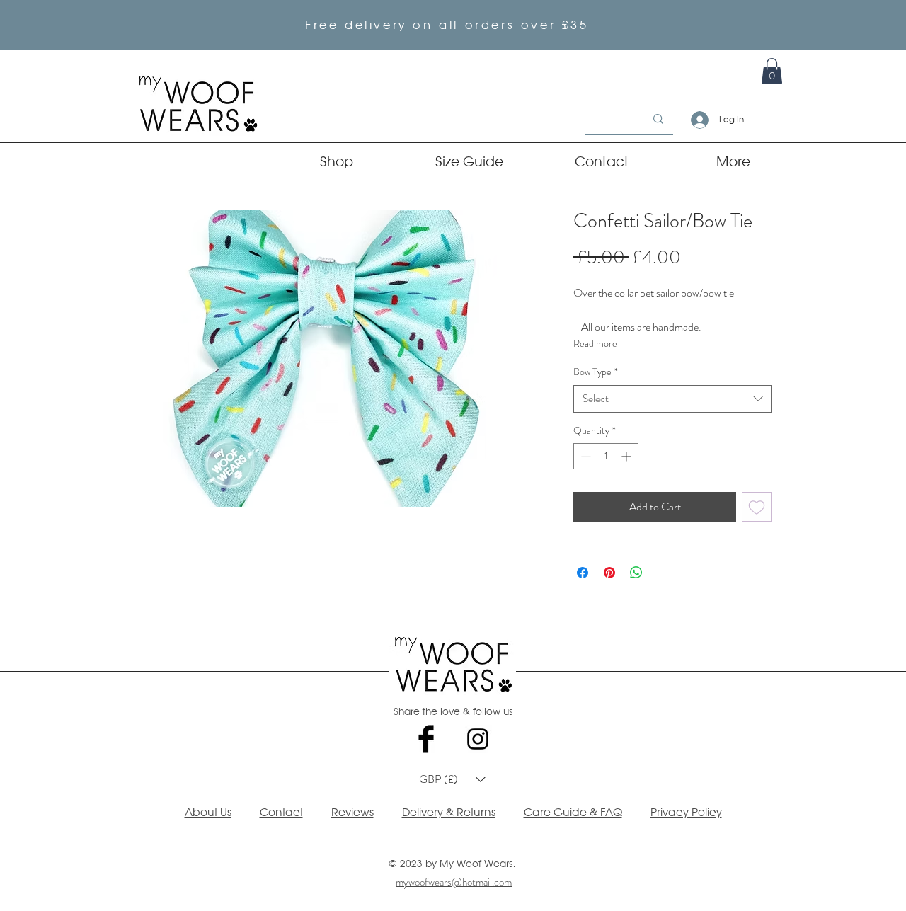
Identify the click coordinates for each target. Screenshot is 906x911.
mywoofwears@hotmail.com (454, 882)
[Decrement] (584, 456)
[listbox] (452, 779)
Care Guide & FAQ (573, 812)
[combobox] (672, 399)
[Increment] (627, 456)
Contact (281, 812)
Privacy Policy (686, 812)
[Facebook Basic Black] (426, 739)
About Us (208, 812)
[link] (772, 71)
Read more (595, 343)
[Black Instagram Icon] (478, 739)
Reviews (352, 812)
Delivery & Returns (448, 812)
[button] (452, 779)
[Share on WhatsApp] (636, 572)
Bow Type (595, 372)
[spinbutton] (606, 456)
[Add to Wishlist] (757, 507)
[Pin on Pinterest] (609, 572)
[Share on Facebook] (582, 572)
